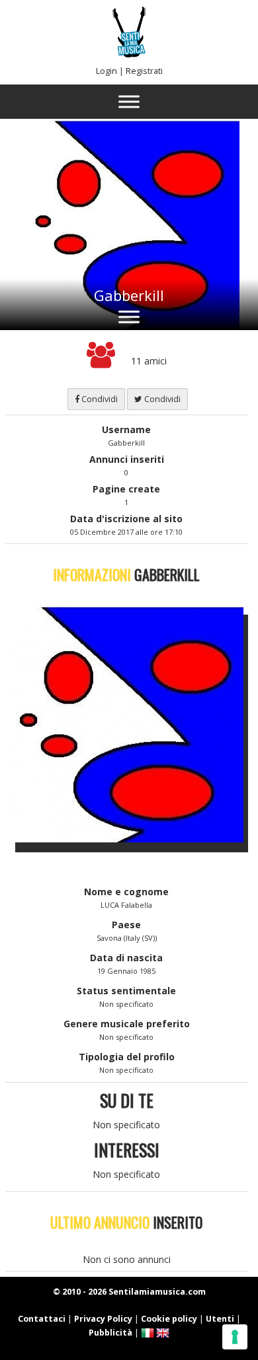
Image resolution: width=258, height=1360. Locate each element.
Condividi (98, 399)
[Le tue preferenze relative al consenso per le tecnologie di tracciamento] (234, 1336)
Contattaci (41, 1318)
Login (106, 71)
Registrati (144, 71)
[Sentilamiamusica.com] (129, 54)
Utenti (220, 1318)
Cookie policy (169, 1318)
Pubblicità (110, 1332)
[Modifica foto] (134, 723)
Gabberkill (129, 295)
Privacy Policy (103, 1318)
